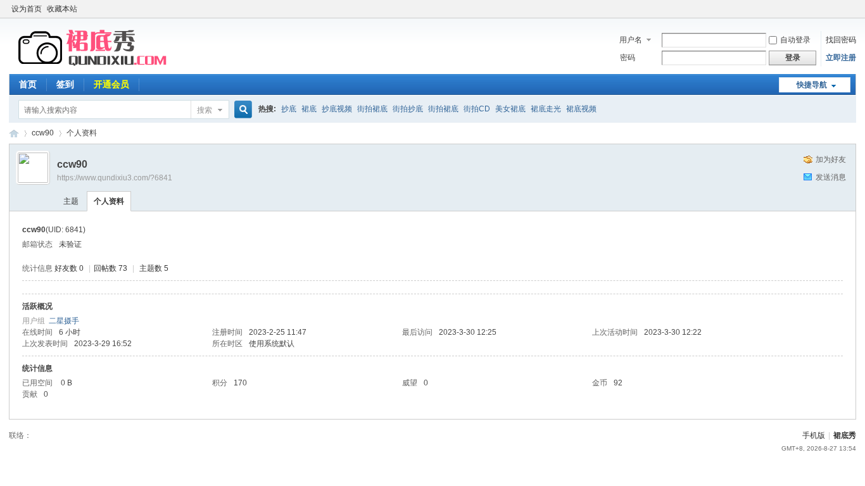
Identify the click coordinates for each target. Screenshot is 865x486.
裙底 (309, 108)
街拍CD (477, 108)
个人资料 (109, 201)
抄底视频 (337, 108)
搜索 (204, 110)
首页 (28, 84)
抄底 (288, 108)
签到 (65, 84)
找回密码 (841, 39)
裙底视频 (581, 108)
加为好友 (831, 159)
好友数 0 (69, 268)
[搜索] (241, 110)
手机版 (813, 435)
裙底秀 (14, 133)
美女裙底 (510, 108)
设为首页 (26, 8)
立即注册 (841, 57)
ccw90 (43, 132)
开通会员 (111, 84)
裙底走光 (546, 108)
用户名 (630, 39)
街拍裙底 (372, 108)
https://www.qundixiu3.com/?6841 (114, 177)
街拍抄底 (408, 108)
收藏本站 (62, 8)
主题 (71, 201)
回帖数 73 (110, 268)
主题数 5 (153, 268)
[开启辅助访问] (853, 9)
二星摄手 (64, 320)
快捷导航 (812, 84)
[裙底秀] (94, 66)
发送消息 (831, 177)
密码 (627, 57)
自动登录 (795, 39)
